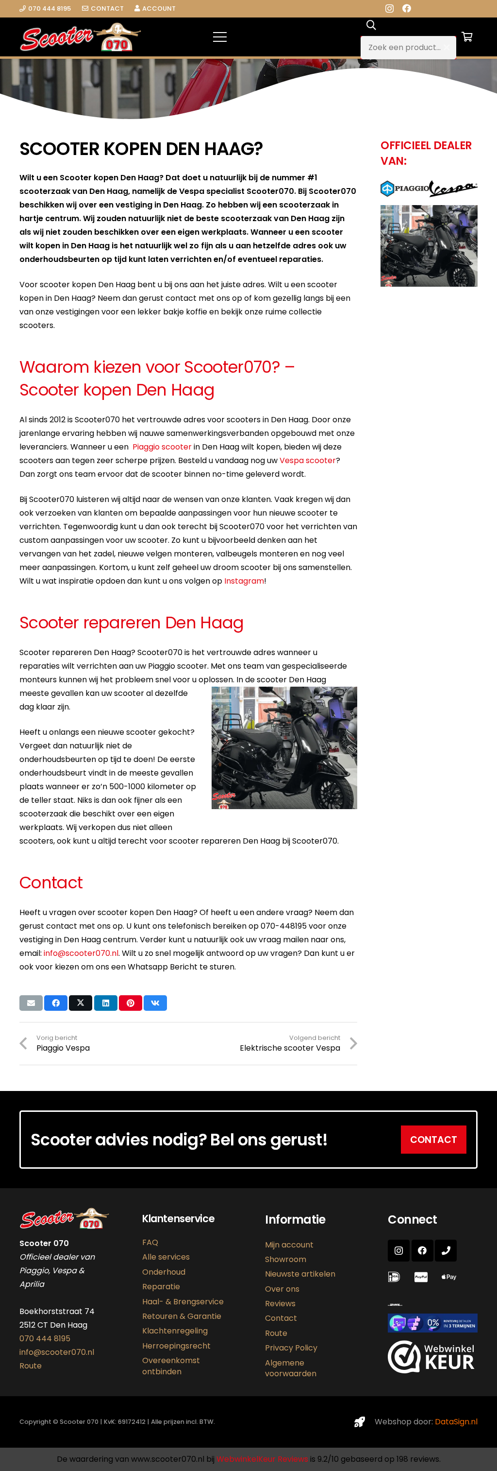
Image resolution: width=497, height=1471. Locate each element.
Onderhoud (163, 1272)
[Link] (397, 1305)
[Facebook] (406, 8)
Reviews (280, 1303)
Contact (281, 1318)
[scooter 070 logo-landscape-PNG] (80, 37)
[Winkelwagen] (467, 36)
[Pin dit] (130, 1003)
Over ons (282, 1289)
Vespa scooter (308, 460)
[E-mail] (31, 1003)
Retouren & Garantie (181, 1316)
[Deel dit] (55, 1003)
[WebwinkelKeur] (431, 1370)
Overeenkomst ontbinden (171, 1366)
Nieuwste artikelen (300, 1274)
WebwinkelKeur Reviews (262, 1459)
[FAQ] (396, 1277)
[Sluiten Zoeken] (446, 47)
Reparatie (161, 1286)
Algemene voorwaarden (290, 1368)
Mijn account (289, 1244)
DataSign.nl (456, 1421)
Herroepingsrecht (176, 1345)
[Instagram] (389, 9)
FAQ (150, 1242)
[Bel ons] (446, 1251)
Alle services (166, 1257)
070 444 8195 (44, 1338)
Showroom (285, 1259)
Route (30, 1365)
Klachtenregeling (175, 1330)
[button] (284, 37)
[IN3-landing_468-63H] (433, 1323)
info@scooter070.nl (81, 953)
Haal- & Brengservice (183, 1301)
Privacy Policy (291, 1347)
